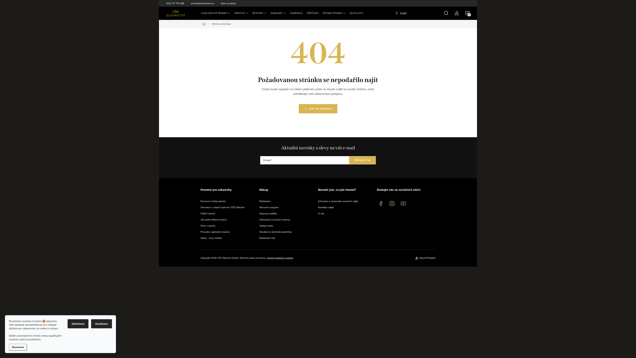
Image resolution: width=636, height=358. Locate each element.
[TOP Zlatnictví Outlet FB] (381, 204)
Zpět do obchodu (320, 108)
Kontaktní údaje (326, 207)
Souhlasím (101, 324)
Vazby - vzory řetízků (211, 238)
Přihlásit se (362, 160)
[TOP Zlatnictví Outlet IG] (392, 204)
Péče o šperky (208, 225)
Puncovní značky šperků (213, 201)
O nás (321, 213)
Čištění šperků (208, 213)
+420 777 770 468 (175, 3)
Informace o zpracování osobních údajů (338, 201)
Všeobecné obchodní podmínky (275, 232)
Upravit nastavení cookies (280, 258)
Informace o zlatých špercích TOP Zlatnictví (223, 207)
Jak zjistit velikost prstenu (214, 219)
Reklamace (264, 201)
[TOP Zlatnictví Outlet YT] (403, 204)
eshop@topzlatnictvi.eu (202, 3)
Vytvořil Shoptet (427, 258)
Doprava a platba (268, 213)
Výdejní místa (266, 225)
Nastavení (18, 347)
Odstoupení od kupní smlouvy (274, 219)
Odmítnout (78, 324)
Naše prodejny (228, 3)
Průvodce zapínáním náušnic (215, 232)
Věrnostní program (268, 207)
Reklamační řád (267, 238)
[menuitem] (215, 13)
